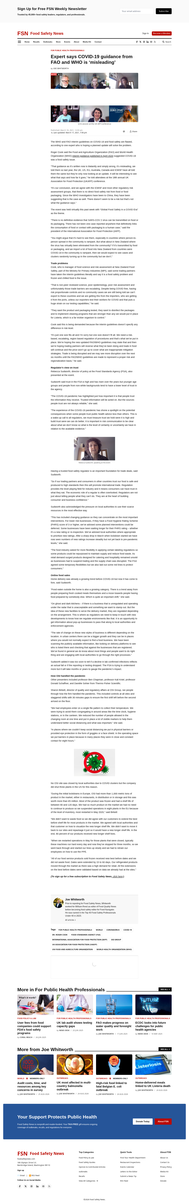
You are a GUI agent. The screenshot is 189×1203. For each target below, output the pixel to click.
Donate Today (143, 1121)
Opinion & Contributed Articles (92, 1167)
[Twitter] (140, 42)
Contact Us (164, 1162)
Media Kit (164, 1171)
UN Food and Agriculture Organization (72, 949)
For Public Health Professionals (67, 50)
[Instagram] (144, 42)
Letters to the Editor (128, 1171)
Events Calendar (127, 1167)
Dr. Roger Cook (59, 934)
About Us (164, 1157)
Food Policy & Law (26, 1018)
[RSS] (155, 42)
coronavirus (113, 930)
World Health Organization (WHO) (114, 949)
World (99, 930)
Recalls (82, 1176)
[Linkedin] (147, 42)
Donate (163, 1181)
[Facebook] (137, 42)
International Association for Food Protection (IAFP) (79, 939)
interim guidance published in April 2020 (92, 156)
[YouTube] (151, 42)
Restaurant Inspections (130, 1162)
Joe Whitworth (61, 68)
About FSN (163, 1121)
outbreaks (62, 1078)
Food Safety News (97, 1199)
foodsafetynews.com (26, 1159)
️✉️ (21, 1175)
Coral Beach (26, 1037)
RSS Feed (124, 1181)
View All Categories (87, 1181)
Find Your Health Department (132, 1157)
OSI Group (116, 939)
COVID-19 (127, 930)
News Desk (64, 1030)
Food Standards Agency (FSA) (86, 934)
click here (117, 876)
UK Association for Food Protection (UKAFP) (74, 944)
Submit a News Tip (128, 1176)
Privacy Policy (166, 1167)
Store (162, 1176)
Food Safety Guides (87, 1162)
